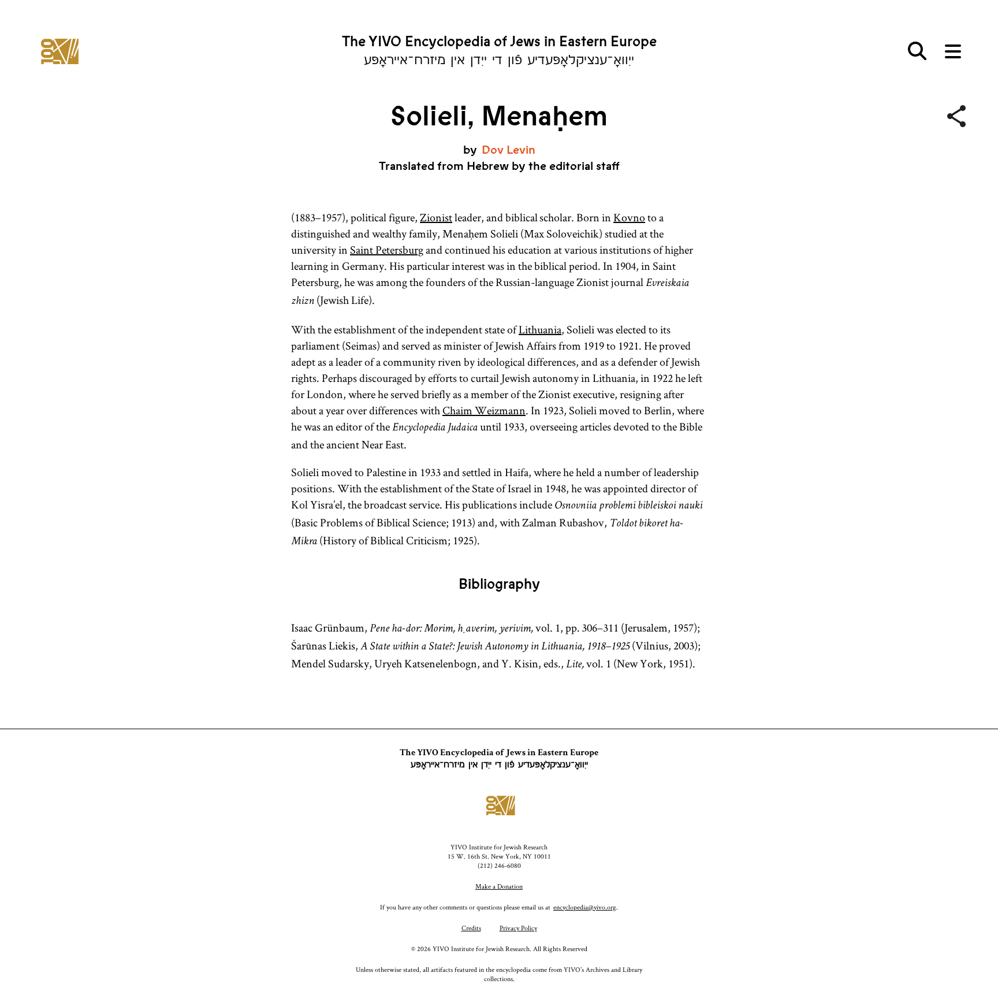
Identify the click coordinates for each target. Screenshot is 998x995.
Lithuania (540, 329)
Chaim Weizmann (484, 410)
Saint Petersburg (386, 249)
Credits (471, 927)
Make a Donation (499, 886)
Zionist (436, 217)
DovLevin (508, 150)
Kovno (629, 217)
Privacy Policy (518, 927)
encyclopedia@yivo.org (584, 907)
